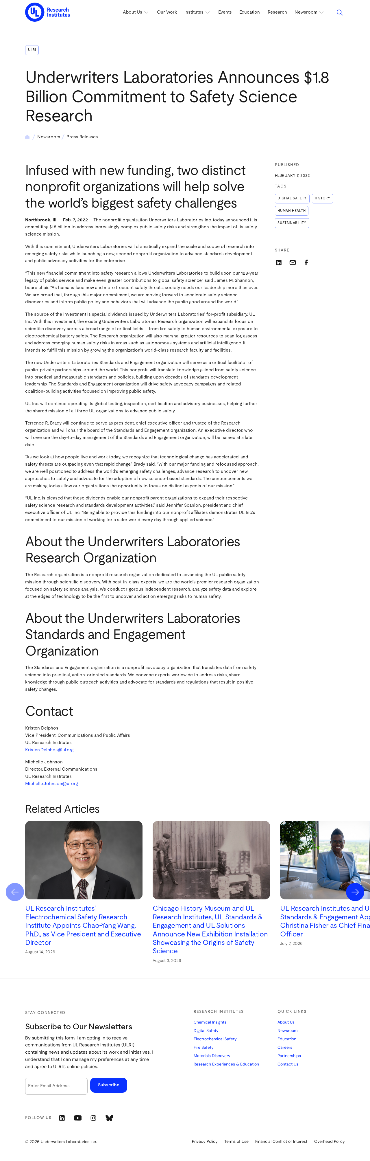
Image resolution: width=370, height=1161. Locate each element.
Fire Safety (204, 1047)
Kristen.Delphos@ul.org (49, 750)
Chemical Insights (210, 1022)
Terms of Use (236, 1141)
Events (225, 12)
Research (277, 12)
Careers (285, 1047)
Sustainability (292, 223)
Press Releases (82, 137)
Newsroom (48, 137)
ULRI (32, 50)
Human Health (292, 210)
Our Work (167, 12)
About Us (286, 1022)
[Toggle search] (340, 12)
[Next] (355, 892)
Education (249, 12)
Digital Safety (292, 198)
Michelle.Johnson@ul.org (51, 784)
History (322, 198)
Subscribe (108, 1085)
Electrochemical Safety (215, 1038)
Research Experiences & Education (226, 1064)
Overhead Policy (329, 1141)
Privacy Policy (205, 1141)
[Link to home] (47, 12)
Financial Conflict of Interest (281, 1141)
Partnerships (289, 1055)
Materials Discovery (212, 1055)
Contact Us (288, 1064)
